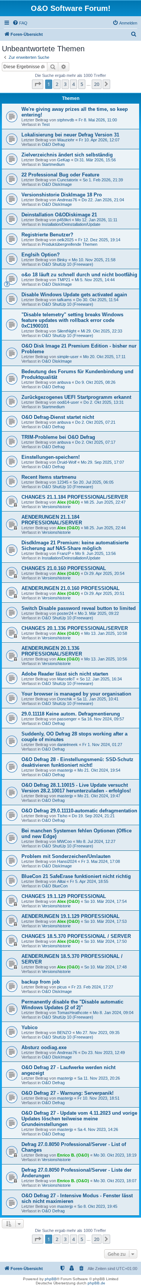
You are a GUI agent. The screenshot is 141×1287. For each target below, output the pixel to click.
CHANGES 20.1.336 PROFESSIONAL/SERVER (74, 628)
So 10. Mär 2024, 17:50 (105, 941)
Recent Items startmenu (48, 477)
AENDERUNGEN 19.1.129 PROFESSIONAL (70, 916)
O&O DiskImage (57, 184)
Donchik (64, 699)
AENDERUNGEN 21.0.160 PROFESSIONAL (70, 588)
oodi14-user (68, 402)
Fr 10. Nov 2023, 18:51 (98, 1098)
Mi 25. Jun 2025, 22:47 (105, 502)
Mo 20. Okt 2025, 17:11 (104, 356)
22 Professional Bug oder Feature (60, 175)
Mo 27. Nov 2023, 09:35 (98, 1032)
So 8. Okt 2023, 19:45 (97, 1206)
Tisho (62, 816)
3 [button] (65, 84)
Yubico (29, 1027)
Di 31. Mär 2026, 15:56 (95, 160)
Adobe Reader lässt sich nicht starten (64, 674)
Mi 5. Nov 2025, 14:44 (95, 279)
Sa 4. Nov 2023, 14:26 (97, 1129)
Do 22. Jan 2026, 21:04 (103, 200)
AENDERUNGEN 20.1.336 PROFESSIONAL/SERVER (51, 651)
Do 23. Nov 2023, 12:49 (103, 1052)
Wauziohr (65, 140)
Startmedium (53, 164)
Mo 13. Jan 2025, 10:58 (105, 633)
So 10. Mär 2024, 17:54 (105, 901)
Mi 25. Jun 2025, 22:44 (105, 528)
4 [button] (73, 84)
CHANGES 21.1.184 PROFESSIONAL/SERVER (74, 497)
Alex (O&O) (68, 502)
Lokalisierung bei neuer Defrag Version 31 (70, 135)
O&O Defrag (53, 144)
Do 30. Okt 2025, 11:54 (97, 299)
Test (46, 124)
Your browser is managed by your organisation (76, 694)
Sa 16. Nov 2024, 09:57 (102, 719)
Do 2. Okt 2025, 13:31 (103, 402)
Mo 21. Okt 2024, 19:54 (98, 770)
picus (62, 987)
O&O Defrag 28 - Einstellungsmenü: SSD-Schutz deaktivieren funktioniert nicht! (77, 762)
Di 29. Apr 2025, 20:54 (104, 573)
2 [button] (57, 84)
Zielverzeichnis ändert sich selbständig (67, 155)
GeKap (63, 160)
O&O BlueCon (55, 886)
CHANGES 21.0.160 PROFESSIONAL (63, 568)
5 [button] (81, 84)
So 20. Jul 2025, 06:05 (93, 482)
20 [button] (96, 84)
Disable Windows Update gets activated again (74, 294)
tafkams (64, 299)
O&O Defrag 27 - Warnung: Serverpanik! (67, 1093)
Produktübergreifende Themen (69, 244)
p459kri (64, 220)
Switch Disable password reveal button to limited (78, 608)
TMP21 (63, 279)
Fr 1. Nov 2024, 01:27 (102, 744)
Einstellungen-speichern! (50, 457)
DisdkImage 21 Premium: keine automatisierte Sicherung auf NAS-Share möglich (75, 545)
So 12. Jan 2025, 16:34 (101, 679)
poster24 (65, 613)
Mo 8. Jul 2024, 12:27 (95, 841)
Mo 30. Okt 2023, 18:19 (115, 1155)
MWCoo (64, 841)
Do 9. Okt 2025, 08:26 (95, 382)
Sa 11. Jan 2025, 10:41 (97, 699)
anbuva (64, 382)
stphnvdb (65, 120)
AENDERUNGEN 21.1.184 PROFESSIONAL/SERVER (51, 520)
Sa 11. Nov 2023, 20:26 (98, 1078)
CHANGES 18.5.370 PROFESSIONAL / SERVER (76, 936)
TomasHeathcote (72, 1012)
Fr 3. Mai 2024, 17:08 (100, 861)
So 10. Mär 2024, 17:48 (105, 967)
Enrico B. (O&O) (73, 1155)
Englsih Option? (40, 254)
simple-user (68, 356)
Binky (62, 259)
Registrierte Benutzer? (47, 234)
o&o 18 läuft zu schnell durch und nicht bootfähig (79, 274)
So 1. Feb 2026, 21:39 (103, 180)
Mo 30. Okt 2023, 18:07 (115, 1180)
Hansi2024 (67, 861)
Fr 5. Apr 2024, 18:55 (89, 881)
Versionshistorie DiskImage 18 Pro (61, 195)
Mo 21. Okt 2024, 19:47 (98, 796)
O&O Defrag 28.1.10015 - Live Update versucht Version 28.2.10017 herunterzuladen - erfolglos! (76, 788)
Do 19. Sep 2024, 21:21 (93, 816)
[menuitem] (19, 23)
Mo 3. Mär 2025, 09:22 (98, 613)
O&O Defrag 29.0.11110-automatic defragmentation (79, 811)
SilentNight (66, 331)
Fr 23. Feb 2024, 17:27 (92, 987)
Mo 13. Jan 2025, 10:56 (105, 659)
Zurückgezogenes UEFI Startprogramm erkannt (76, 397)
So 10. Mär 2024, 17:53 (105, 921)
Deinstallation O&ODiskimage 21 (59, 215)
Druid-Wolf (66, 462)
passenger (67, 719)
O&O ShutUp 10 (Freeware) (67, 264)
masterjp (65, 770)
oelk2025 (65, 239)
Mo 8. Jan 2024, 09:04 (113, 1012)
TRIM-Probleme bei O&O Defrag (58, 437)
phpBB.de (96, 1283)
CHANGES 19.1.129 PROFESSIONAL (63, 896)
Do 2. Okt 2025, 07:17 (95, 442)
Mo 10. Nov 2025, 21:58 (93, 259)
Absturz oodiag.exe (44, 1047)
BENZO (64, 1032)
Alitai (61, 881)
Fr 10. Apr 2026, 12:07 (99, 140)
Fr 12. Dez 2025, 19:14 (99, 239)
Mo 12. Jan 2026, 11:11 (96, 220)
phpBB (51, 1279)
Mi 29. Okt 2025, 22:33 (101, 331)
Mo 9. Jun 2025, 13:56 (95, 553)
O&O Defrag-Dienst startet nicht (57, 417)
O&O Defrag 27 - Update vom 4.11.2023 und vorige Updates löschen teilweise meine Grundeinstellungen (79, 1118)
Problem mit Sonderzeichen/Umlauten (66, 856)
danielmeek (67, 744)
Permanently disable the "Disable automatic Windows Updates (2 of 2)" (72, 1004)
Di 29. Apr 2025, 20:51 (104, 593)
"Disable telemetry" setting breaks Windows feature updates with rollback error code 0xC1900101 (72, 320)
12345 (62, 482)
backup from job (40, 982)
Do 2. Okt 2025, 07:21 (95, 422)
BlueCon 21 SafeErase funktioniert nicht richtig (76, 876)
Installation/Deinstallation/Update (71, 224)
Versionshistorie (56, 506)
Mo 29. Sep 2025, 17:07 (102, 462)
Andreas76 (67, 200)
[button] (37, 84)
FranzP (64, 553)
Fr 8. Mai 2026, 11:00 (98, 120)
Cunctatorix (67, 180)
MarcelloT (66, 679)
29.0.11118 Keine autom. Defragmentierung (70, 714)
